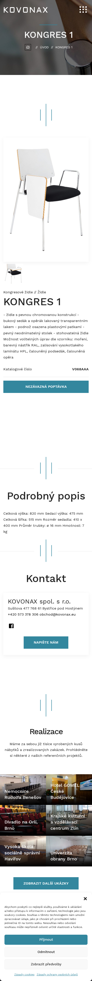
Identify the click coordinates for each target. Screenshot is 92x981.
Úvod (44, 47)
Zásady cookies (24, 974)
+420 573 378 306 (23, 614)
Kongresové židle (18, 292)
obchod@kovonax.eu (58, 614)
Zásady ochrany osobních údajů (57, 974)
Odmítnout (46, 952)
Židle (42, 292)
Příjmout (46, 940)
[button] (85, 898)
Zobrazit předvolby (46, 964)
